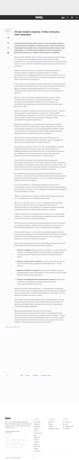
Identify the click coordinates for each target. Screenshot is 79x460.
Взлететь (36, 428)
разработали (41, 62)
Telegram (67, 428)
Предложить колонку (53, 428)
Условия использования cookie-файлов (15, 444)
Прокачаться (37, 450)
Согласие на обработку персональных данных (17, 440)
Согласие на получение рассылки (14, 447)
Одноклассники (69, 426)
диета (27, 375)
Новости (36, 430)
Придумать (37, 424)
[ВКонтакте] (67, 17)
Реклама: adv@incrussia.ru (12, 431)
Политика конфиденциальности (13, 442)
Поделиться (37, 437)
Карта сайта (8, 435)
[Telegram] (76, 17)
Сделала (36, 444)
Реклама (50, 424)
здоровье (35, 375)
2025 (21, 375)
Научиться (36, 439)
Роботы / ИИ (37, 446)
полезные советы (46, 375)
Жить (35, 435)
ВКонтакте (68, 422)
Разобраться (37, 426)
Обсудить (36, 442)
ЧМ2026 (36, 448)
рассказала (40, 320)
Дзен (66, 424)
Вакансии (50, 422)
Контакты (50, 426)
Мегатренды (37, 422)
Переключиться (38, 433)
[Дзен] (72, 17)
